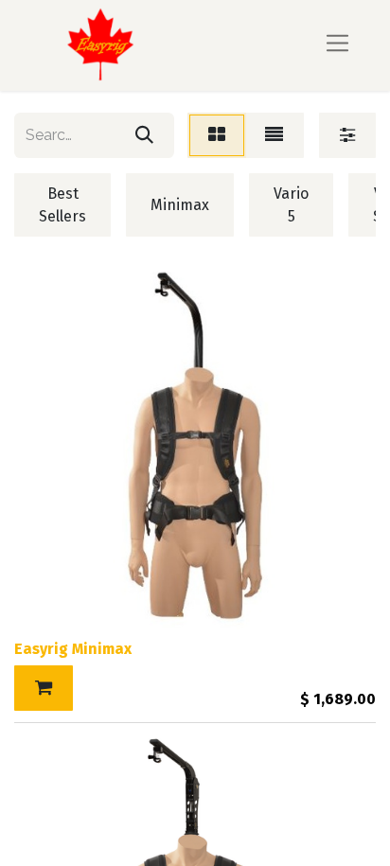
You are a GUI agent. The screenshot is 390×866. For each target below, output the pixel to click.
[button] (43, 688)
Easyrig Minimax (73, 649)
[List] (274, 135)
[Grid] (216, 135)
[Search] (144, 135)
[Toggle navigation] (337, 45)
